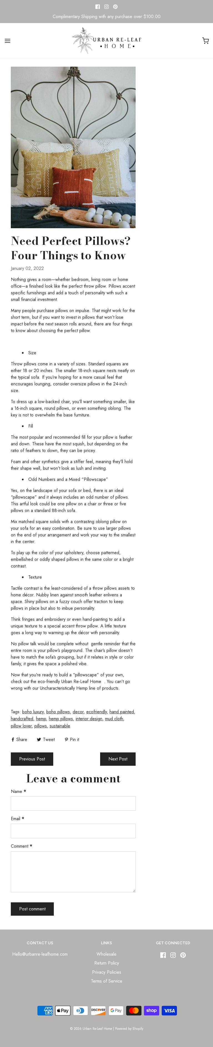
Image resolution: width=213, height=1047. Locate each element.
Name (18, 791)
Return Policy (106, 963)
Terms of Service (106, 981)
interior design (89, 718)
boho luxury (33, 712)
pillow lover (21, 726)
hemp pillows (61, 718)
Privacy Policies (106, 972)
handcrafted (22, 718)
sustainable (60, 726)
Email (17, 818)
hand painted (122, 712)
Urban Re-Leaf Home (81, 681)
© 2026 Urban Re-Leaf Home (91, 1028)
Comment (21, 846)
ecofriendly (96, 712)
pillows (40, 726)
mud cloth (114, 718)
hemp (41, 718)
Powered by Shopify (129, 1028)
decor (78, 712)
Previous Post (32, 759)
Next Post (117, 759)
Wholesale (106, 954)
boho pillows (58, 712)
